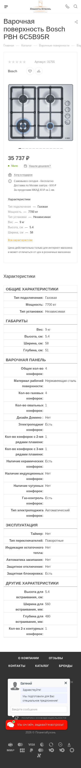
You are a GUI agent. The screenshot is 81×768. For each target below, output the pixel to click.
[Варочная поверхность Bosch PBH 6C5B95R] (40, 112)
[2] (13, 62)
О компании (28, 658)
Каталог (42, 666)
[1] (9, 62)
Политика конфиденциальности (44, 718)
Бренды (66, 666)
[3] (17, 62)
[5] (24, 62)
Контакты (16, 666)
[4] (20, 62)
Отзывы (56, 658)
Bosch (12, 71)
